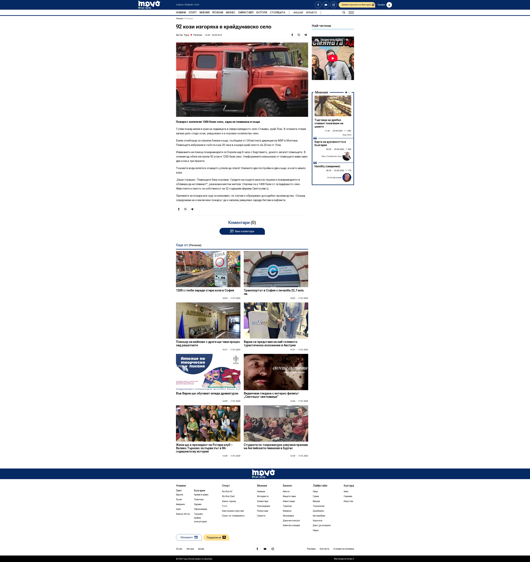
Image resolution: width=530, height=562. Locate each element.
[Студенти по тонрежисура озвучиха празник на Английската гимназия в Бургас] (276, 423)
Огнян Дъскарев (334, 177)
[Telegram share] (305, 35)
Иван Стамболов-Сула (331, 156)
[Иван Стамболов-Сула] (346, 156)
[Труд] (263, 474)
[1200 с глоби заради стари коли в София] (208, 269)
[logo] (149, 5)
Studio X (350, 559)
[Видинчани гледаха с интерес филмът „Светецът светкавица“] (276, 372)
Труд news (346, 135)
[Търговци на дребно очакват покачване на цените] (333, 106)
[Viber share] (299, 35)
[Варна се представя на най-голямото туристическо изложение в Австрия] (276, 320)
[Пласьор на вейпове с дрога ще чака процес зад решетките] (208, 320)
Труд (186, 35)
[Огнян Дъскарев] (346, 177)
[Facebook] (318, 5)
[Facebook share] (292, 35)
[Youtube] (326, 5)
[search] (343, 12)
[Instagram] (333, 5)
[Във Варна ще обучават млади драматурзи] (208, 372)
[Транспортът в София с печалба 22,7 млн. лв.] (276, 269)
